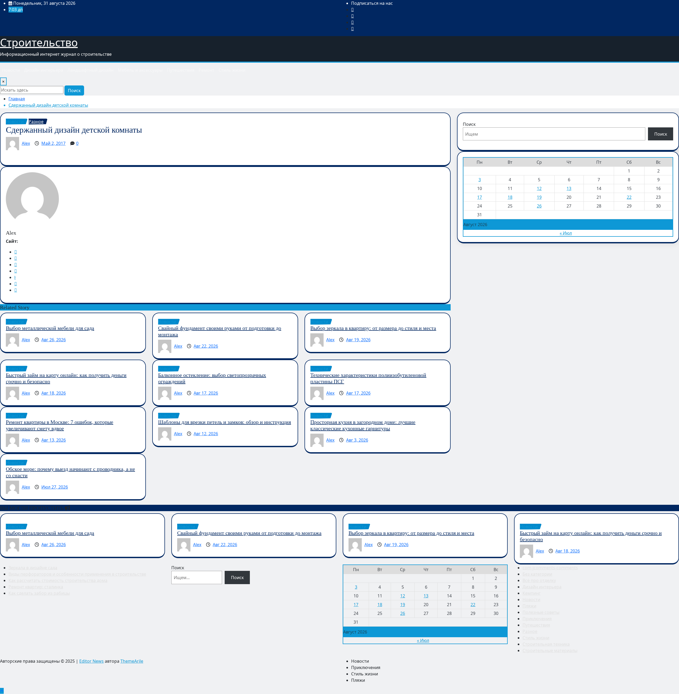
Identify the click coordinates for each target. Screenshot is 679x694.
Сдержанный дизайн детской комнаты (48, 105)
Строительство (39, 42)
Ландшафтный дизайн (90, 70)
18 (510, 197)
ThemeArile (131, 661)
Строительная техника (546, 644)
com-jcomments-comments (550, 568)
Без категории (537, 574)
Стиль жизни (232, 70)
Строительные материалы (550, 650)
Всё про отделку (539, 580)
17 (479, 197)
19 (539, 197)
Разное (530, 631)
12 (539, 188)
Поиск (74, 90)
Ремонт (206, 70)
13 (569, 188)
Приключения (537, 619)
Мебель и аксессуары (140, 70)
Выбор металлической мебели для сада (50, 328)
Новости (11, 70)
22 (629, 197)
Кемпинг (532, 593)
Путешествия (180, 70)
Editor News (91, 661)
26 (539, 206)
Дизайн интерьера (43, 70)
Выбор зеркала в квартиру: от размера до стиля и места (373, 328)
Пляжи (529, 606)
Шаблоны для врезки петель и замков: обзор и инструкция (224, 422)
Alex (26, 143)
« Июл (566, 233)
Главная (16, 99)
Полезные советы (541, 612)
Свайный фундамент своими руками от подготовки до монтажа (249, 533)
